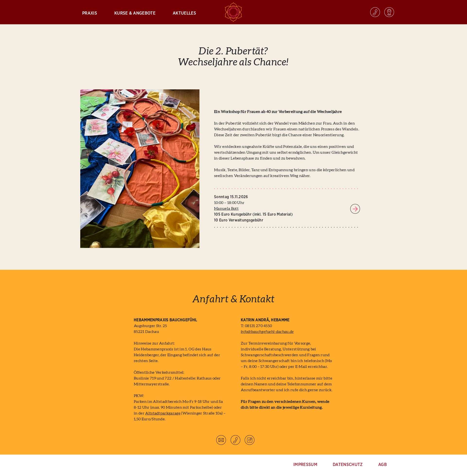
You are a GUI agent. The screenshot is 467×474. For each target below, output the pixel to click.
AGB (382, 465)
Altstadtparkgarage (162, 413)
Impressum (305, 465)
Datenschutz (348, 465)
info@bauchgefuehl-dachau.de (267, 332)
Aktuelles (184, 13)
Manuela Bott (226, 209)
